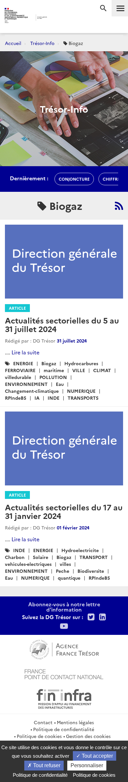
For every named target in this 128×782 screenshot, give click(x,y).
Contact (43, 722)
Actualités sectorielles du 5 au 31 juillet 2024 (62, 324)
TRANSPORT (93, 557)
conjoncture (74, 179)
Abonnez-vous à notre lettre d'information (64, 606)
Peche (62, 571)
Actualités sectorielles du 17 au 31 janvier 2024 (63, 511)
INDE (53, 397)
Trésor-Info (42, 43)
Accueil (13, 43)
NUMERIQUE (81, 391)
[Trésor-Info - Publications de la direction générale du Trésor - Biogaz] (119, 206)
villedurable (18, 377)
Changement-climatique (32, 391)
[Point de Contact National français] (64, 673)
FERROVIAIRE (20, 370)
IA (36, 397)
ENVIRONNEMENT (26, 384)
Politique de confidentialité (63, 729)
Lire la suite (25, 352)
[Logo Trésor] (57, 18)
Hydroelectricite (80, 550)
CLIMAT (102, 370)
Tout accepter (96, 756)
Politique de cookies (39, 736)
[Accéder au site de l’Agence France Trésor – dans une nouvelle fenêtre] (64, 648)
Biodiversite (90, 571)
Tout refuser (46, 765)
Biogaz (48, 363)
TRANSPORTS (83, 397)
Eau (60, 384)
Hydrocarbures (81, 363)
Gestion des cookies (88, 736)
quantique (69, 577)
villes (65, 564)
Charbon (15, 557)
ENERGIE (23, 363)
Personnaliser (87, 765)
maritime (54, 370)
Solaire (40, 557)
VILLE (78, 370)
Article (17, 308)
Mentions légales (75, 722)
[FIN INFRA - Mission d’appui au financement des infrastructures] (64, 698)
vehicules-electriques (28, 564)
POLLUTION (53, 377)
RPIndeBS (15, 397)
